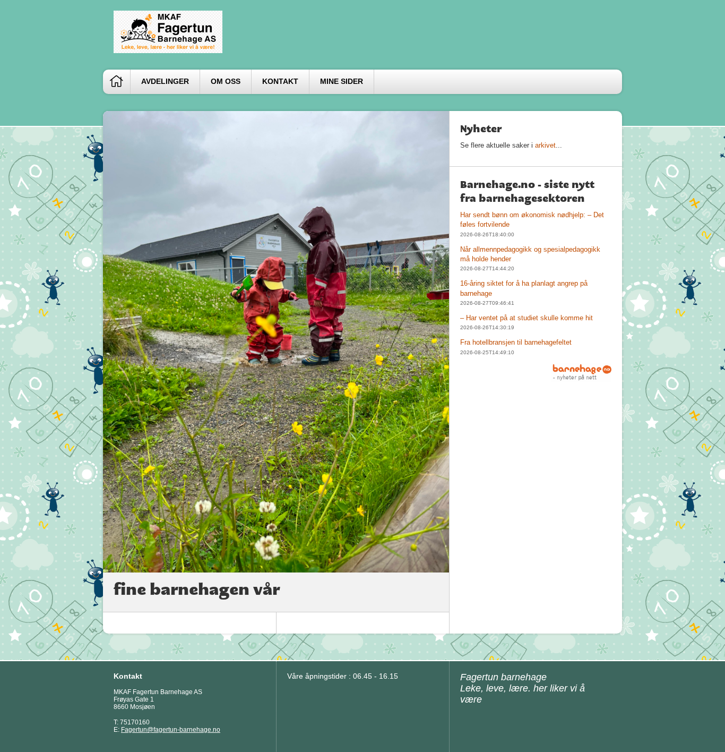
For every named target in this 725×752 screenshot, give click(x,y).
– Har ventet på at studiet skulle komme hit (526, 318)
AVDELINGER (165, 82)
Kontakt (280, 82)
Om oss (225, 82)
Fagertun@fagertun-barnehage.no (170, 729)
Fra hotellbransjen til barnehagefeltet (516, 342)
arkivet (545, 145)
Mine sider (341, 82)
